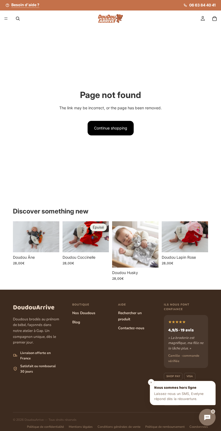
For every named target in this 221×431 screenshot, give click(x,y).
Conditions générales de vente (119, 427)
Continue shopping (110, 128)
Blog (76, 322)
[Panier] (214, 18)
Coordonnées (198, 427)
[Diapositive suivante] (53, 237)
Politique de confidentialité (45, 427)
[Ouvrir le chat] (207, 417)
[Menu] (6, 19)
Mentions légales (81, 427)
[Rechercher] (18, 18)
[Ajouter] (51, 244)
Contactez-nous (131, 328)
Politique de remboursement (165, 427)
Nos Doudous (83, 313)
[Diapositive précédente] (19, 237)
